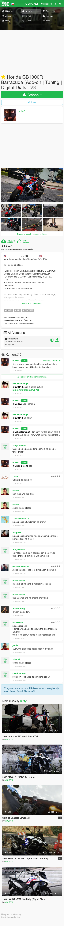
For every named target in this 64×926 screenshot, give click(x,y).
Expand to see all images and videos (32, 234)
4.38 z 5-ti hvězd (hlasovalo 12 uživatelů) (17, 249)
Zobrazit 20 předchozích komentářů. (32, 376)
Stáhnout (34, 94)
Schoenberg (18, 608)
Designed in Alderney (11, 914)
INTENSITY (17, 622)
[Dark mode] (56, 3)
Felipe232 (17, 532)
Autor (24, 361)
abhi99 (15, 490)
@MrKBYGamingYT (22, 431)
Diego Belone (19, 445)
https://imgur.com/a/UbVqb (25, 389)
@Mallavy (17, 403)
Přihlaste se (35, 688)
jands (15, 645)
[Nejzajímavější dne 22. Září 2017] (3, 77)
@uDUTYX (17, 386)
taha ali (16, 659)
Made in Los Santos (10, 917)
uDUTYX (16, 360)
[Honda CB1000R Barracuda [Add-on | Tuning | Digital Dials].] (32, 185)
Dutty (22, 110)
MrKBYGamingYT (21, 383)
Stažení (10, 243)
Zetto (15, 476)
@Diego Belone (20, 465)
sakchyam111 (19, 673)
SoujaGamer (18, 549)
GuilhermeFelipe (20, 566)
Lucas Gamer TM (21, 518)
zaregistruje (53, 688)
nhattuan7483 (19, 580)
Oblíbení (26, 243)
